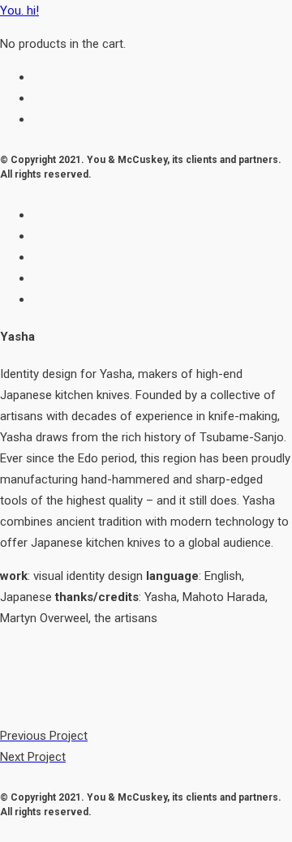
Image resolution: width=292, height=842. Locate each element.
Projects (54, 77)
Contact (53, 119)
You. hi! (19, 10)
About (48, 98)
